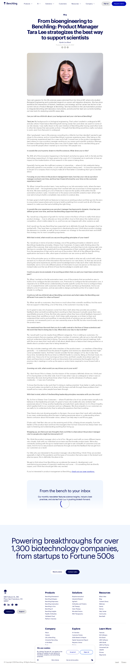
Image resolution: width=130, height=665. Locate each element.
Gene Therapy (76, 609)
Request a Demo (77, 642)
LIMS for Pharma (104, 645)
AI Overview (75, 632)
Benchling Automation (51, 604)
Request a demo (119, 3)
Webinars (102, 604)
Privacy (123, 662)
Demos (101, 609)
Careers (47, 635)
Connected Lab (103, 647)
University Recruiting (51, 640)
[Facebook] (62, 47)
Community (102, 614)
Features (101, 632)
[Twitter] (68, 47)
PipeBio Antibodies (51, 614)
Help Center (102, 611)
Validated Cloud (50, 616)
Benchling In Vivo (50, 606)
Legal (117, 662)
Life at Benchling (50, 637)
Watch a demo (57, 572)
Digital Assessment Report (80, 640)
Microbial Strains (77, 611)
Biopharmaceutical (78, 596)
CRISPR (101, 650)
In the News (48, 642)
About (47, 632)
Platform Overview (50, 619)
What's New (102, 596)
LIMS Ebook (102, 642)
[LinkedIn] (65, 47)
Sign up (106, 3)
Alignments (102, 655)
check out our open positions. (83, 471)
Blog (65, 15)
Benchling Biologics (51, 599)
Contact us (9, 611)
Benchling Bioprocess (51, 601)
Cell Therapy (76, 606)
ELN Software (103, 635)
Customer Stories (77, 635)
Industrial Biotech (77, 599)
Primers (101, 652)
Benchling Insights (50, 611)
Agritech (74, 601)
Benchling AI (49, 609)
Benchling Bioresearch (52, 596)
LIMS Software (103, 640)
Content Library (103, 601)
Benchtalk (102, 616)
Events (101, 606)
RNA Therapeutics (77, 614)
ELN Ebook (102, 637)
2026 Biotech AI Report (79, 637)
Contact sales (72, 572)
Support (21, 611)
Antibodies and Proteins (79, 604)
